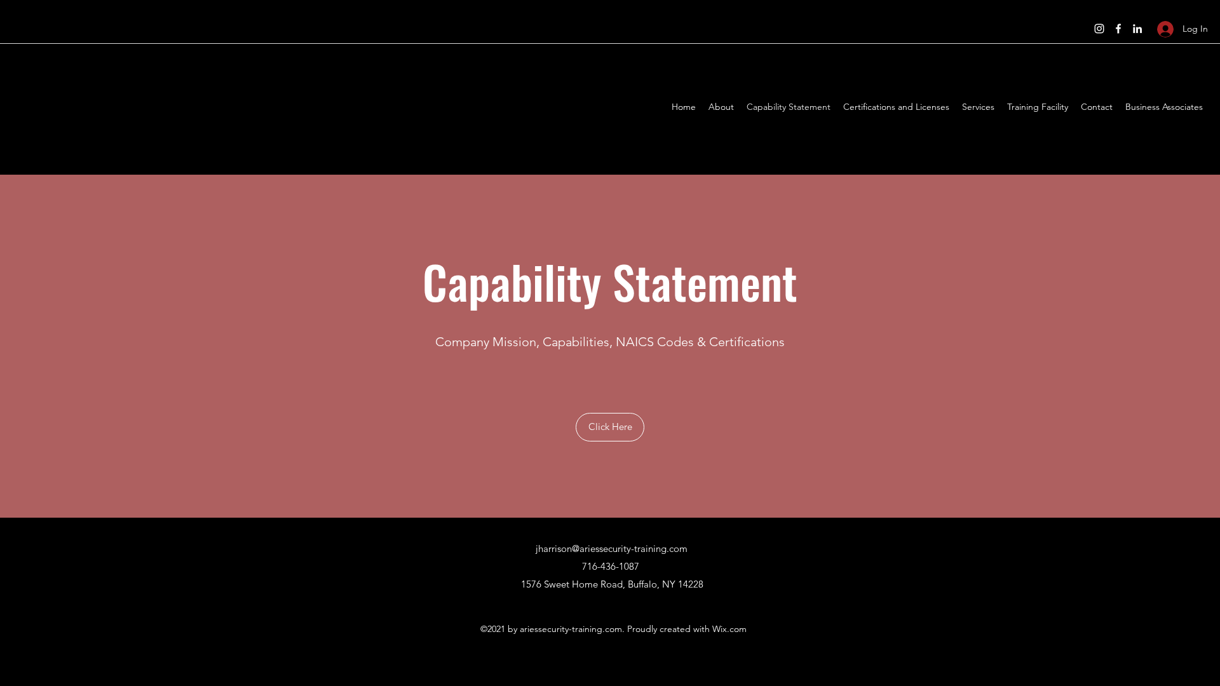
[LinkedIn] (1137, 28)
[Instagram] (1099, 28)
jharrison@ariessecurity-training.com (612, 548)
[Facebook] (1118, 28)
